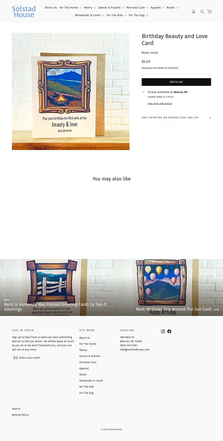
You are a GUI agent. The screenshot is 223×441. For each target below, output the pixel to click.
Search (16, 408)
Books (171, 7)
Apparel (156, 7)
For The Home (69, 7)
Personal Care (136, 7)
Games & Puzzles (109, 7)
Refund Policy (20, 414)
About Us (51, 7)
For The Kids (115, 15)
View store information (160, 103)
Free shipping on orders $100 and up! (170, 117)
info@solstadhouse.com (135, 349)
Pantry (88, 7)
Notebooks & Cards (88, 15)
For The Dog (137, 15)
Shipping (147, 67)
